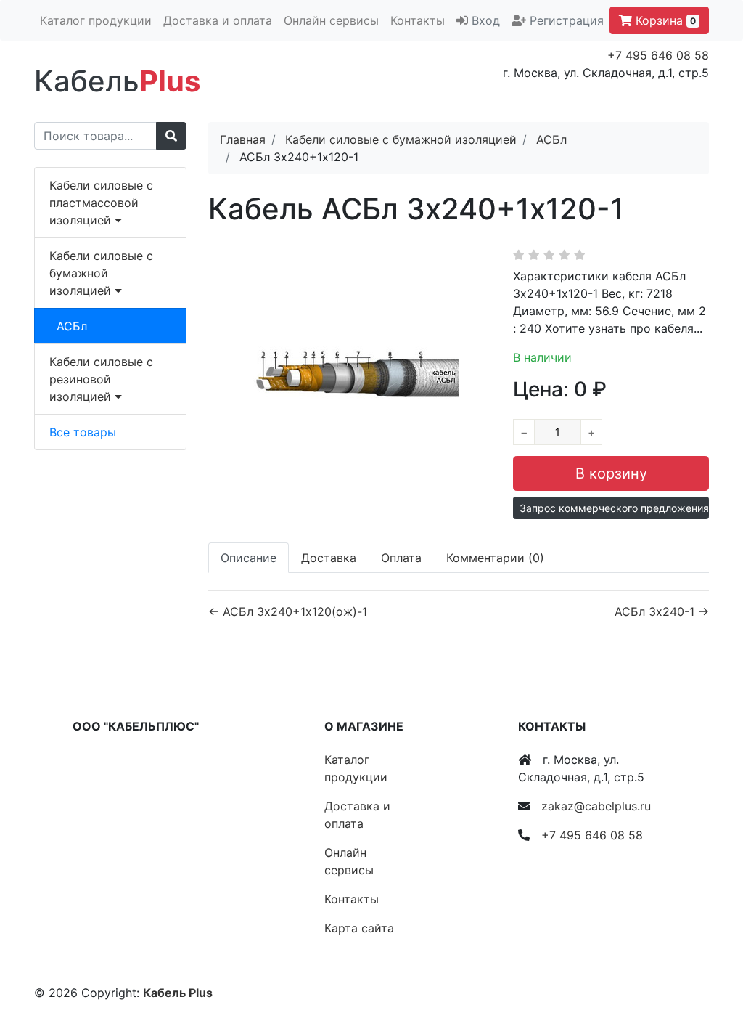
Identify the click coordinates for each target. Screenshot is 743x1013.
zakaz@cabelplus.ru (596, 806)
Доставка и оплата (217, 20)
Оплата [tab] (401, 557)
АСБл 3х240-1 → (662, 611)
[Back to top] (710, 944)
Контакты (417, 20)
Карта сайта (359, 928)
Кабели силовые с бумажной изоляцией (101, 273)
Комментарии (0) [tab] (495, 557)
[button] (611, 508)
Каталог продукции (96, 20)
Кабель (117, 81)
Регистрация (567, 20)
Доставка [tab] (328, 557)
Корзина (664, 20)
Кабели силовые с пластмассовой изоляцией (101, 202)
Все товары (82, 432)
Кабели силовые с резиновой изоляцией (101, 379)
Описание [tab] (248, 557)
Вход (486, 20)
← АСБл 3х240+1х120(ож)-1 (287, 611)
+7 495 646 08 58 (658, 55)
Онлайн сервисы (331, 20)
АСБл (72, 326)
